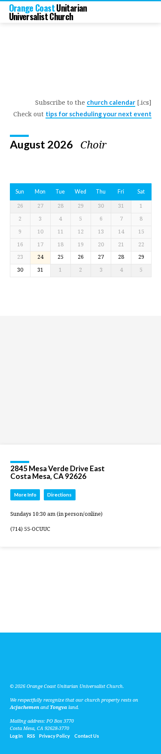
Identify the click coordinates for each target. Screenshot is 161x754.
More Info (25, 494)
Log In (16, 736)
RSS (31, 736)
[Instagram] (42, 665)
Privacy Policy (54, 736)
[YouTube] (21, 665)
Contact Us (86, 736)
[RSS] (12, 665)
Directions (59, 494)
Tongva (58, 707)
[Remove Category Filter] (113, 144)
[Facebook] (32, 665)
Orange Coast (48, 12)
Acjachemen (24, 707)
